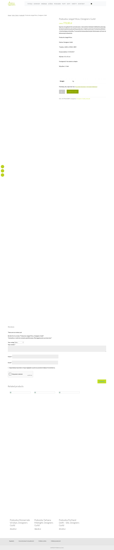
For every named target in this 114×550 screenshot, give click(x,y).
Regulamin (11, 541)
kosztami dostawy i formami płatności (86, 86)
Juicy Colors (15, 15)
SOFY (68, 4)
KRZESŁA (44, 4)
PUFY (64, 4)
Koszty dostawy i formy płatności (26, 541)
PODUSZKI (57, 4)
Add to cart (72, 92)
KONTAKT (81, 4)
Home (9, 15)
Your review (11, 344)
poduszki (22, 15)
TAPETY (74, 4)
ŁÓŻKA (50, 4)
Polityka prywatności (56, 541)
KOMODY (37, 4)
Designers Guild (81, 98)
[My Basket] (91, 4)
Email (10, 362)
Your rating (11, 342)
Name (10, 356)
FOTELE (30, 4)
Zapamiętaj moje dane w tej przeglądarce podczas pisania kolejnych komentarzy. (32, 367)
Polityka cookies (42, 541)
